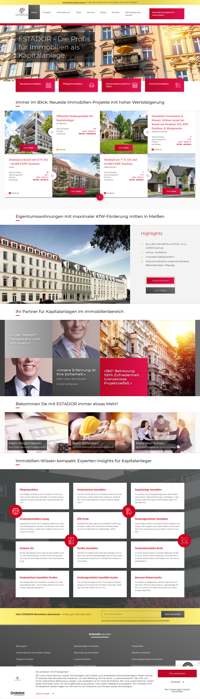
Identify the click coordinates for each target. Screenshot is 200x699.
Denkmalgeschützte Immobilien (147, 659)
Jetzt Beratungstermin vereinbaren (163, 13)
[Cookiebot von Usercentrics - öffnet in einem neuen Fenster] (18, 694)
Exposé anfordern (160, 280)
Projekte (47, 12)
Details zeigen (43, 693)
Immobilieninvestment (85, 666)
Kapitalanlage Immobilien (86, 646)
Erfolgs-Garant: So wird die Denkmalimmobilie (154, 666)
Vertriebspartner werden (133, 13)
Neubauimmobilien (30, 84)
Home (34, 12)
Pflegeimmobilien (73, 84)
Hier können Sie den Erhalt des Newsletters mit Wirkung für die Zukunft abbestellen (135, 620)
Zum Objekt (160, 290)
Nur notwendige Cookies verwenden (177, 690)
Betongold (21, 646)
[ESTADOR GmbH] (22, 14)
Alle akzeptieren (177, 673)
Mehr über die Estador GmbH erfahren (71, 381)
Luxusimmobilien (82, 659)
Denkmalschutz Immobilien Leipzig (33, 652)
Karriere (91, 12)
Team (78, 12)
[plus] (100, 197)
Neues (103, 12)
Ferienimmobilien (159, 84)
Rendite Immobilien (141, 652)
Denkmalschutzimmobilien (118, 85)
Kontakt (115, 12)
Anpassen (176, 681)
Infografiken (137, 646)
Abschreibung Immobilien (86, 652)
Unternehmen (63, 12)
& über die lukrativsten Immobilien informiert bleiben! (100, 2)
